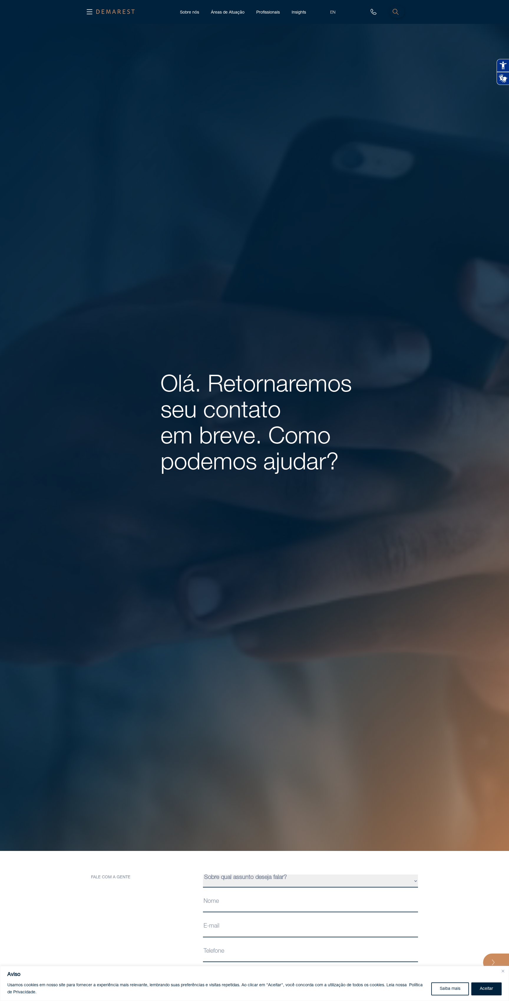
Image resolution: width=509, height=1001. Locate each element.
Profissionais (268, 12)
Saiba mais (450, 989)
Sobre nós (189, 12)
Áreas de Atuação (227, 12)
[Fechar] (502, 970)
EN (333, 12)
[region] (254, 983)
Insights (299, 12)
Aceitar (486, 989)
